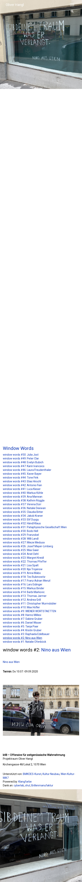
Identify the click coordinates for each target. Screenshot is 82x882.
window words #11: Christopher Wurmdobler (29, 603)
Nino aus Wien (56, 650)
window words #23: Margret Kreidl (23, 557)
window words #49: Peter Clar (21, 458)
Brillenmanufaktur (42, 785)
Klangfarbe (25, 781)
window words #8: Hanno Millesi (22, 615)
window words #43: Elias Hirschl (22, 481)
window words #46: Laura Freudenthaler (27, 469)
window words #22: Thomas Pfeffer (25, 561)
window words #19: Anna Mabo (22, 573)
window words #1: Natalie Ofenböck (24, 641)
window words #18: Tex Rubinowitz (24, 576)
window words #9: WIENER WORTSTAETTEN (29, 611)
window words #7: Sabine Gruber (23, 618)
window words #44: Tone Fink (20, 477)
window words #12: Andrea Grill (22, 599)
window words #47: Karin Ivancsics (23, 466)
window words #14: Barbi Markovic (24, 592)
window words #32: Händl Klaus (22, 523)
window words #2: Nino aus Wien (22, 637)
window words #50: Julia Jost (21, 454)
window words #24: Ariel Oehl (21, 553)
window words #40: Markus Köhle (23, 492)
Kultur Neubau (51, 773)
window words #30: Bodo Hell (20, 531)
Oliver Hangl (15, 5)
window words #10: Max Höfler (21, 607)
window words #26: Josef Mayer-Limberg (28, 546)
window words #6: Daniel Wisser (22, 622)
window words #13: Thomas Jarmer (25, 595)
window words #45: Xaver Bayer (22, 473)
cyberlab (19, 785)
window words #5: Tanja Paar (20, 626)
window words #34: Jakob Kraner (23, 515)
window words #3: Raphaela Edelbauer (26, 634)
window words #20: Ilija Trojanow (23, 569)
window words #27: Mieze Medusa (24, 542)
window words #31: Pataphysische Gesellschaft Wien (35, 527)
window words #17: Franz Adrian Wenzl (26, 580)
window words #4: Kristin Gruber (22, 630)
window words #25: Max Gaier (21, 550)
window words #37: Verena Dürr (22, 504)
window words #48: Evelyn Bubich (23, 462)
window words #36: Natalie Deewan (24, 508)
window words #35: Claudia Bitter (23, 511)
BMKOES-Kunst (32, 773)
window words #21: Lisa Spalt (21, 565)
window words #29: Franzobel (21, 534)
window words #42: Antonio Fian (22, 485)
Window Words (18, 448)
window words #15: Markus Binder (23, 588)
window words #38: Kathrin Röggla (23, 500)
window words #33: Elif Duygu (21, 519)
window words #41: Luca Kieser (22, 489)
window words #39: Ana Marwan (22, 496)
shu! (27, 785)
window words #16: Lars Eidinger (22, 584)
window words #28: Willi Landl (21, 538)
